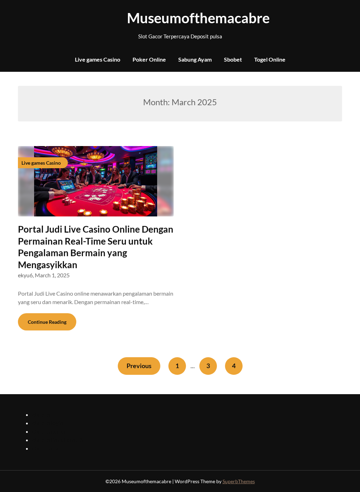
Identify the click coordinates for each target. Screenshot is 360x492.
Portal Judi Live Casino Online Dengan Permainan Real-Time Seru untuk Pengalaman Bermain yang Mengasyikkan (95, 246)
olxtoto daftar (49, 431)
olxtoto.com (46, 448)
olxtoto (41, 414)
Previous (139, 366)
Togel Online (269, 59)
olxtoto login (47, 423)
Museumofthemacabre (180, 18)
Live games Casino (97, 59)
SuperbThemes (239, 481)
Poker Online (149, 59)
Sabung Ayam (195, 59)
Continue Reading (47, 322)
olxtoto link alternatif (57, 439)
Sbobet (233, 59)
